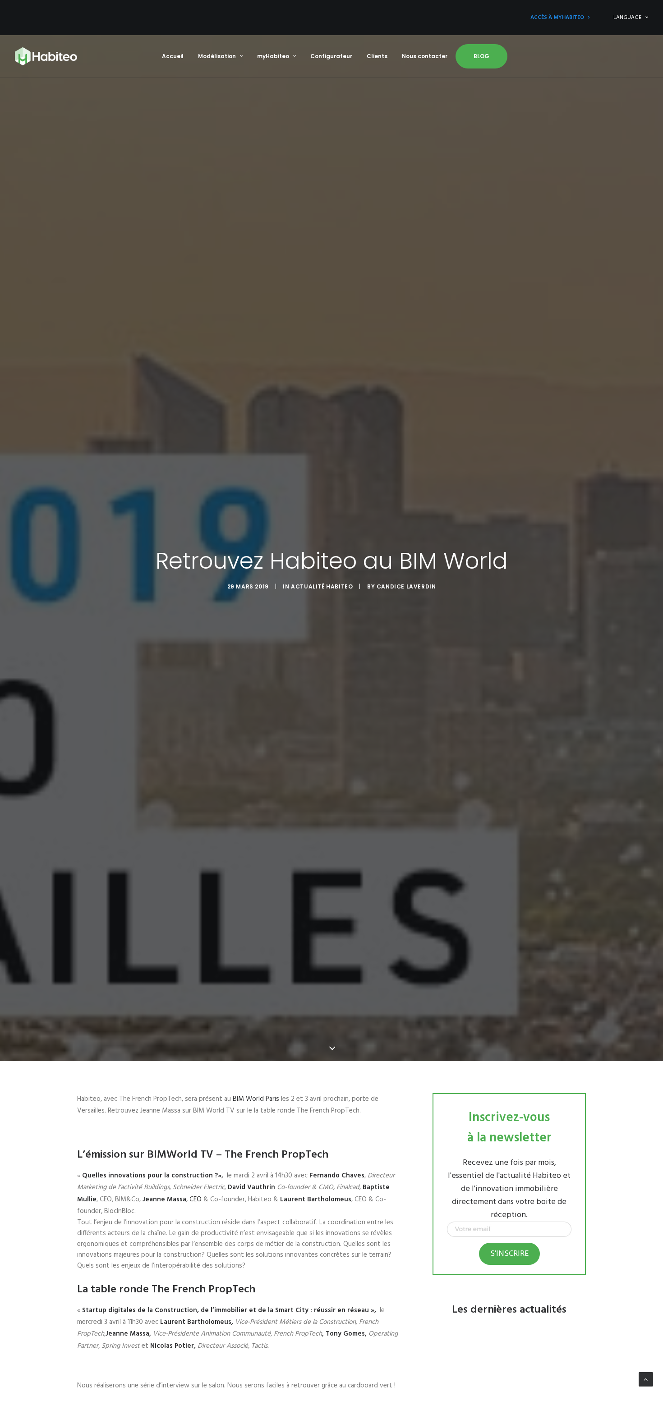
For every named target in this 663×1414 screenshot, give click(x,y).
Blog (481, 56)
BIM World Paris (256, 1099)
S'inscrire (509, 1253)
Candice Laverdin (406, 586)
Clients (377, 56)
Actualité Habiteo (322, 586)
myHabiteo (273, 56)
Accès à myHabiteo (557, 17)
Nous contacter (424, 56)
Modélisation (217, 56)
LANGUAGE (627, 17)
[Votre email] (509, 1235)
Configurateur (331, 56)
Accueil (173, 56)
